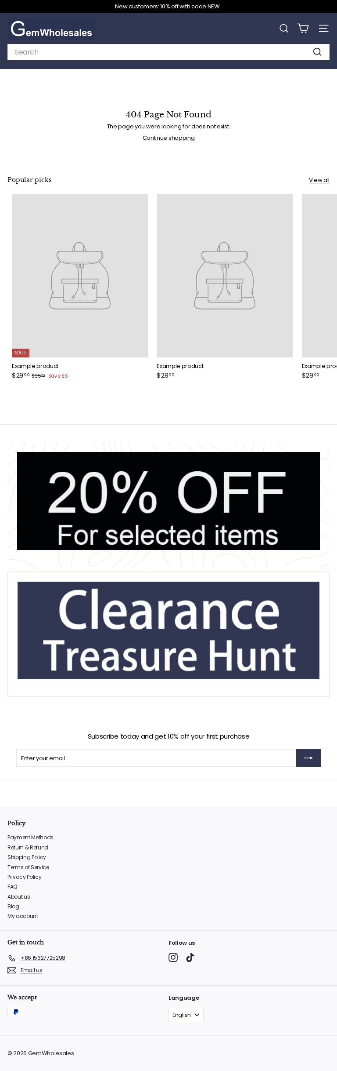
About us (18, 896)
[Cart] (303, 28)
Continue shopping (168, 138)
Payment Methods (30, 837)
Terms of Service (28, 867)
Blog (13, 906)
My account (22, 916)
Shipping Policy (26, 857)
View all (319, 180)
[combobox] (168, 52)
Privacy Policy (24, 877)
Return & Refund (27, 847)
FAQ (12, 886)
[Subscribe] (308, 758)
